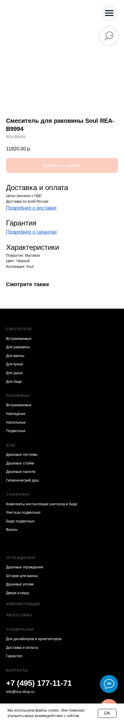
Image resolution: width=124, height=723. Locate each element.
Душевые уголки (20, 584)
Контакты (17, 670)
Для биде (14, 382)
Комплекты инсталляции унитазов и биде (41, 504)
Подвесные (16, 431)
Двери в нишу (17, 593)
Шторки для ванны (22, 576)
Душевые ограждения (24, 567)
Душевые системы (22, 454)
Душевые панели (21, 472)
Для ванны (15, 356)
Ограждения (20, 558)
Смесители (19, 329)
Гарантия (14, 656)
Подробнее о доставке (31, 207)
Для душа (14, 373)
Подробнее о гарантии (31, 231)
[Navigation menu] (109, 13)
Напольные (16, 422)
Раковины (18, 396)
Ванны (11, 530)
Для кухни (14, 364)
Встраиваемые (19, 339)
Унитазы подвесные (23, 512)
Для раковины (18, 347)
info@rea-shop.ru (20, 692)
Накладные (16, 414)
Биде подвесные (20, 521)
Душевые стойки (20, 463)
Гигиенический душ (22, 480)
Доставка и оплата (22, 648)
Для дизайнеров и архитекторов (33, 639)
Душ (10, 445)
